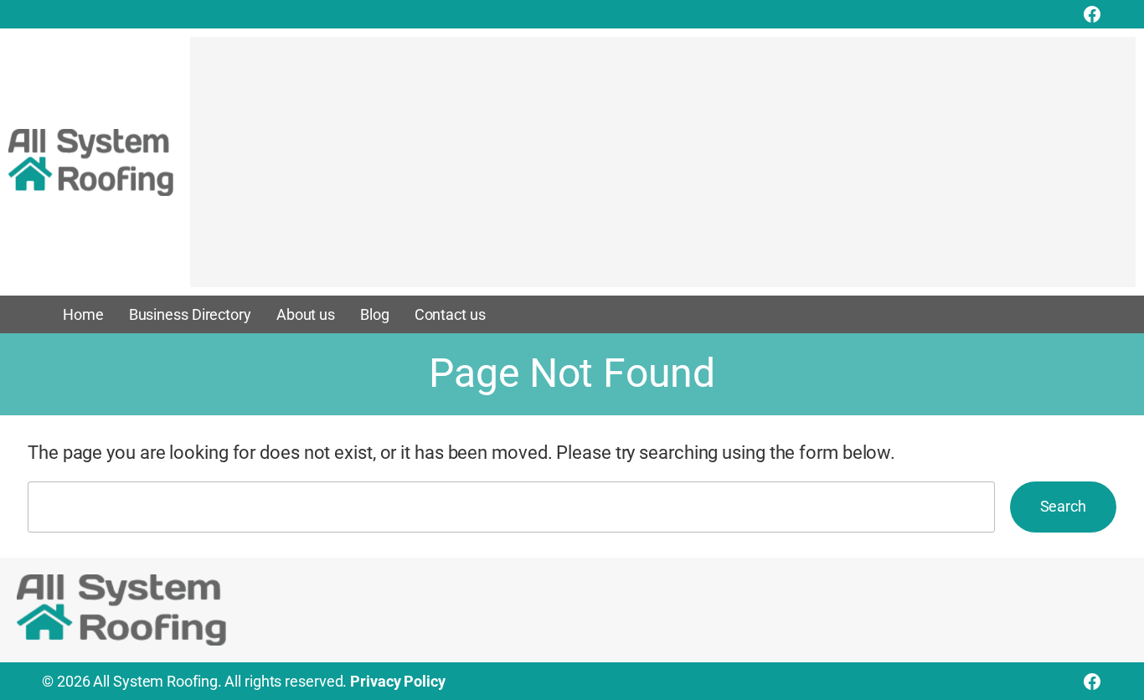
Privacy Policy (398, 681)
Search (1063, 506)
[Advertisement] (663, 170)
